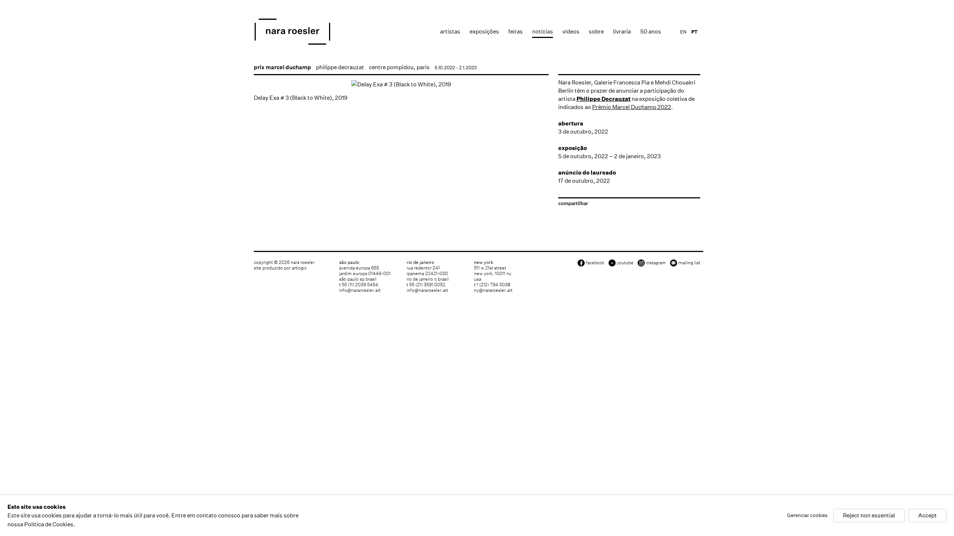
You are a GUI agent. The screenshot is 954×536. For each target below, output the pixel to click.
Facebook (595, 262)
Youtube (625, 262)
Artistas (450, 31)
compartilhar (573, 203)
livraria (622, 31)
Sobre (596, 31)
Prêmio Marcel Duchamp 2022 (631, 107)
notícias (542, 31)
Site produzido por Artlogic (280, 268)
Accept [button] (927, 515)
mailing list (689, 262)
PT (694, 32)
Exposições (484, 31)
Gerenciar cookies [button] (807, 516)
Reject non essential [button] (869, 515)
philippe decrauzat (340, 67)
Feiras (515, 31)
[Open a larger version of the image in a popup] (401, 84)
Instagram (656, 262)
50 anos (650, 31)
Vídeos (570, 31)
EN (683, 32)
